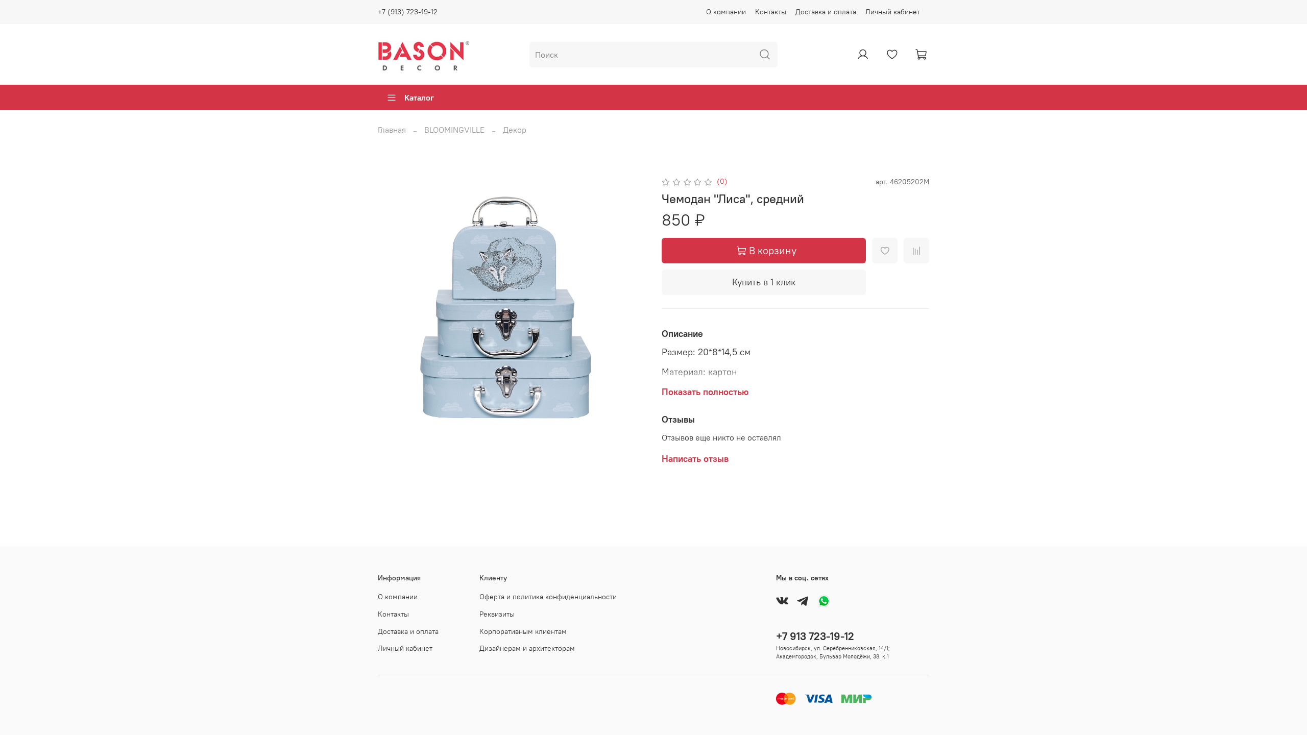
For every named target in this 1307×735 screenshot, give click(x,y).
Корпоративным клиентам (523, 631)
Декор (514, 130)
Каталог (419, 97)
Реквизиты (497, 614)
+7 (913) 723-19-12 (408, 11)
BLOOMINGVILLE (454, 130)
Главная (392, 130)
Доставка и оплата (825, 11)
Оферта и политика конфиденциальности (548, 596)
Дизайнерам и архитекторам (527, 648)
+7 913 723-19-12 (815, 636)
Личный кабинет (892, 11)
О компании (726, 11)
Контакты (770, 11)
